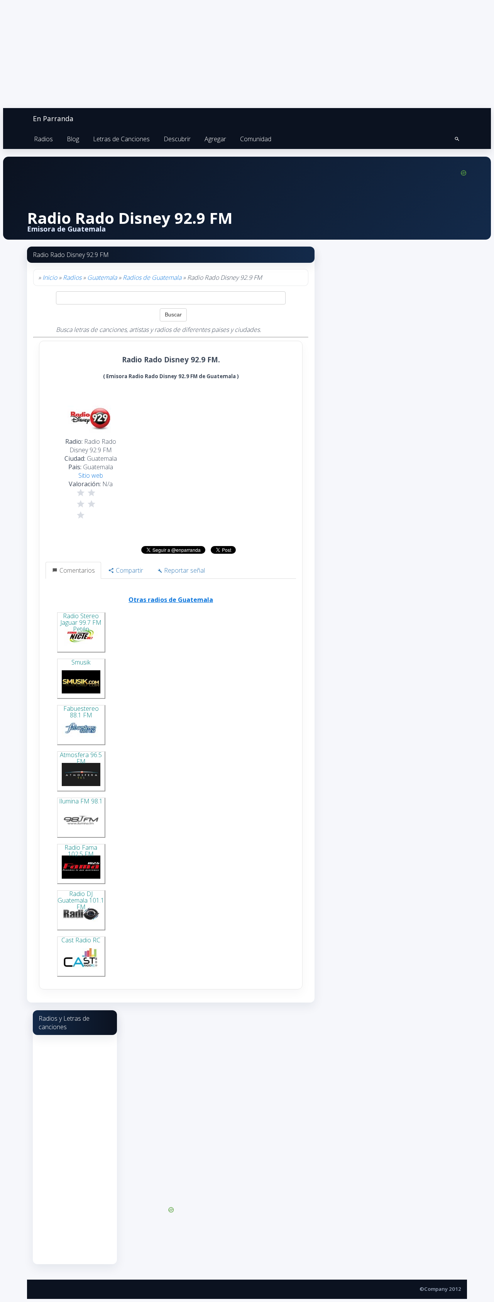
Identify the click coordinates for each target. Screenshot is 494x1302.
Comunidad (255, 139)
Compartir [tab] (128, 570)
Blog (73, 139)
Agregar (215, 139)
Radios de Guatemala (152, 277)
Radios (43, 139)
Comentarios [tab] (76, 570)
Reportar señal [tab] (183, 570)
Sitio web (90, 475)
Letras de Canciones (121, 139)
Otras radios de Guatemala (171, 599)
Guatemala (102, 277)
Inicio (49, 277)
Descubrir (177, 139)
